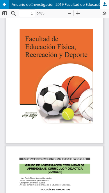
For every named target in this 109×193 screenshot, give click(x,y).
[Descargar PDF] (104, 4)
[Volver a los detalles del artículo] (4, 4)
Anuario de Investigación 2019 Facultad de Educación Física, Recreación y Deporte (60, 4)
